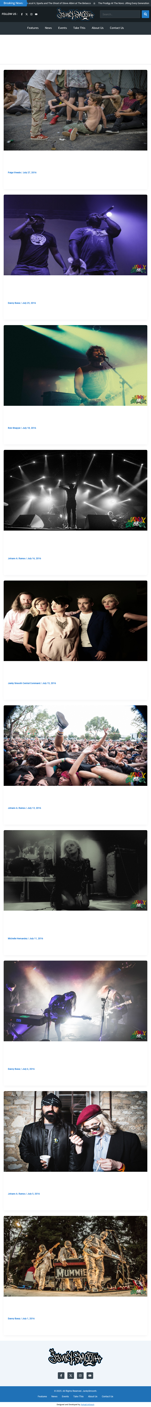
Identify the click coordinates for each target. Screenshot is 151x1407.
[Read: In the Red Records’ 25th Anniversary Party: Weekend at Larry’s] (75, 365)
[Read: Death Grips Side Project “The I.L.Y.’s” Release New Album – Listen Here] (75, 490)
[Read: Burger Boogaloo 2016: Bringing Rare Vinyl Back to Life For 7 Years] (75, 1256)
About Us (98, 28)
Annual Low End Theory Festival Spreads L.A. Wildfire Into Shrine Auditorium (74, 291)
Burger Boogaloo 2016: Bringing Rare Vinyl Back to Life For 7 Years (75, 1310)
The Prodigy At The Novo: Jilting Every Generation (92, 3)
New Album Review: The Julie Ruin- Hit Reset (53, 674)
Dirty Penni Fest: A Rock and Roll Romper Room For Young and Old (75, 164)
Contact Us (117, 28)
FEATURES (13, 1047)
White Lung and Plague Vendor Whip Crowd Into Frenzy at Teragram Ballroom (67, 927)
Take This (79, 28)
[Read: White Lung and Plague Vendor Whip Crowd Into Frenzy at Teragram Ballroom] (75, 870)
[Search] (145, 14)
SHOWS (12, 156)
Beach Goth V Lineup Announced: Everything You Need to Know (72, 799)
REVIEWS (13, 667)
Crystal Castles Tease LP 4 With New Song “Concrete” (62, 1185)
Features (33, 28)
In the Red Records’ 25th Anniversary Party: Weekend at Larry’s (72, 419)
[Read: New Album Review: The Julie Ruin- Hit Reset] (75, 620)
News (48, 28)
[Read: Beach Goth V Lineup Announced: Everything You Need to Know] (75, 745)
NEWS (11, 537)
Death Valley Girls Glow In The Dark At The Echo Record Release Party (73, 1057)
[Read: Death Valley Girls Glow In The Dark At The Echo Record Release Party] (75, 1000)
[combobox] (120, 14)
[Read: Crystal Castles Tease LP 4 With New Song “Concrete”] (75, 1131)
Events (62, 28)
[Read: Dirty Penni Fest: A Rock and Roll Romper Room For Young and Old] (75, 110)
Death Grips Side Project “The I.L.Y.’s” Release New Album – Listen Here (74, 547)
